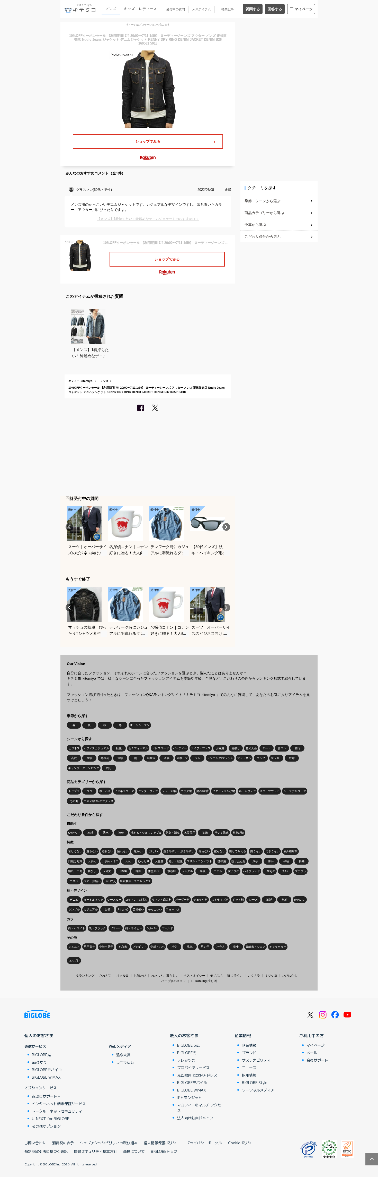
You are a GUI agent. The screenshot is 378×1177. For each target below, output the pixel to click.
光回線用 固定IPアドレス (197, 1075)
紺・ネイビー (133, 928)
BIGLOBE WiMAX (46, 1077)
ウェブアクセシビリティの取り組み (109, 1142)
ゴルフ (261, 758)
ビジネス (74, 748)
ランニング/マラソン (220, 758)
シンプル (74, 909)
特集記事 (227, 9)
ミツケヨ (271, 975)
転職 (119, 748)
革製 (269, 899)
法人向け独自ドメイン (195, 1117)
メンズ (110, 9)
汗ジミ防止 (221, 832)
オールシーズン (140, 725)
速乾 (121, 832)
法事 (166, 758)
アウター (89, 790)
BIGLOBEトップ (164, 1151)
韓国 (138, 871)
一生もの (269, 871)
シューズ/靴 (169, 790)
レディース (148, 9)
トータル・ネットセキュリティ (57, 1111)
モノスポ (216, 975)
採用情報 (249, 1075)
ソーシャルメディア (258, 1090)
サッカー (276, 758)
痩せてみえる (237, 851)
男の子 (205, 946)
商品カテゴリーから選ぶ (264, 213)
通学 (120, 758)
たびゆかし (290, 975)
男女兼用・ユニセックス (135, 881)
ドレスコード (160, 748)
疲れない (123, 851)
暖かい (138, 851)
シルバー (152, 928)
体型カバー (155, 871)
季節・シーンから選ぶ (263, 201)
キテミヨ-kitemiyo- (80, 380)
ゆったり (143, 861)
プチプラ (300, 871)
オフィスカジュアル (96, 748)
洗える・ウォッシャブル (146, 832)
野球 (292, 758)
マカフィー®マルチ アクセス (199, 1107)
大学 (89, 758)
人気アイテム (201, 9)
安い (285, 871)
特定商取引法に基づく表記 (46, 1151)
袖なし (92, 871)
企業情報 (243, 1035)
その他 (74, 801)
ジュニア (74, 946)
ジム (197, 758)
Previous (69, 527)
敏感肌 (171, 871)
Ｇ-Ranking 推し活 (204, 981)
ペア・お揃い (92, 881)
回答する (275, 9)
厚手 (255, 861)
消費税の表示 (63, 1142)
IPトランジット (189, 1097)
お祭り (235, 748)
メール (312, 1052)
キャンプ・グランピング (83, 768)
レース (253, 899)
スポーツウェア (270, 790)
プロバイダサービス (193, 1067)
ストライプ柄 (219, 899)
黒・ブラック (97, 928)
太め (128, 861)
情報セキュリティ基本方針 (95, 1151)
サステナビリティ (256, 1060)
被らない (219, 851)
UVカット (74, 832)
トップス (74, 790)
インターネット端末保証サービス (59, 1103)
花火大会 (251, 748)
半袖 (286, 861)
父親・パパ (157, 946)
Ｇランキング (85, 975)
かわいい (299, 899)
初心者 (123, 946)
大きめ (92, 861)
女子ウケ (233, 871)
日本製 (123, 871)
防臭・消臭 (173, 832)
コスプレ (74, 960)
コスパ (74, 881)
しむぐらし (125, 1062)
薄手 (271, 861)
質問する (253, 9)
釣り (109, 768)
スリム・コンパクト (199, 861)
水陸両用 (189, 832)
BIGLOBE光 (41, 1054)
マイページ (304, 9)
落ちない (204, 851)
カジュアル (91, 909)
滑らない (92, 851)
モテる (218, 871)
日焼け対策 (75, 861)
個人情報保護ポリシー (162, 1142)
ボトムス (105, 790)
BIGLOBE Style (254, 1082)
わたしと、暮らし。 (165, 975)
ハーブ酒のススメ (173, 981)
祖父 (174, 946)
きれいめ (123, 909)
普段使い (138, 909)
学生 (236, 946)
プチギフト (139, 946)
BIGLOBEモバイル (47, 1069)
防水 (106, 832)
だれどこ (105, 975)
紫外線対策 (290, 851)
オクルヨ (122, 975)
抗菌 (205, 832)
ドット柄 (238, 899)
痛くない (256, 851)
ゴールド (167, 928)
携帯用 (222, 861)
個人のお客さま (38, 1035)
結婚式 (151, 758)
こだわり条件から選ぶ (263, 236)
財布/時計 (202, 790)
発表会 (105, 758)
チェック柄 (200, 899)
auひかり (39, 1062)
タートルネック (93, 899)
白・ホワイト (76, 928)
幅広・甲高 (75, 871)
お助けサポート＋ (46, 1096)
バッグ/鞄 (187, 790)
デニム (74, 899)
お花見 (220, 748)
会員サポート (317, 1060)
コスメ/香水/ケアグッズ (98, 801)
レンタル (187, 871)
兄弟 (190, 946)
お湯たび (140, 975)
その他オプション (46, 1126)
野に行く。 (235, 975)
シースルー (114, 899)
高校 (74, 758)
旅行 (297, 748)
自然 (107, 909)
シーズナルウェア (294, 790)
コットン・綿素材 (136, 899)
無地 (284, 899)
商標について (134, 1151)
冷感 (90, 832)
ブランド (249, 1052)
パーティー (180, 748)
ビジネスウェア (124, 790)
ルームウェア (247, 790)
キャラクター (277, 946)
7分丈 (107, 871)
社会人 (220, 946)
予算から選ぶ (255, 225)
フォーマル (173, 909)
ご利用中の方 (311, 1035)
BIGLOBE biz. (188, 1045)
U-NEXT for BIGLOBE (50, 1118)
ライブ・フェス (201, 748)
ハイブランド (251, 871)
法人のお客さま (184, 1035)
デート (266, 748)
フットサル (244, 758)
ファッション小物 (223, 790)
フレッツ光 (186, 1060)
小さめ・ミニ (110, 861)
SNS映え (110, 881)
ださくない (272, 851)
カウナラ (254, 975)
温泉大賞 (123, 1054)
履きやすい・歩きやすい (178, 851)
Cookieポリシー (241, 1142)
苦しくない (75, 851)
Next (226, 527)
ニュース (249, 1067)
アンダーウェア (148, 790)
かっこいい (155, 909)
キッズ (129, 9)
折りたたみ (238, 861)
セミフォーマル (138, 748)
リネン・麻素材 (162, 899)
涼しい (153, 851)
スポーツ (182, 758)
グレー (115, 928)
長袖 (301, 861)
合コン (282, 748)
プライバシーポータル (204, 1142)
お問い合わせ (35, 1142)
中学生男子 (106, 946)
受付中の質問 (175, 9)
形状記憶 (238, 832)
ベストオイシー (194, 975)
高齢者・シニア (255, 946)
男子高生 (89, 946)
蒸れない (107, 851)
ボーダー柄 (182, 899)
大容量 (159, 861)
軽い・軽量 (176, 861)
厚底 (202, 871)
